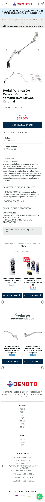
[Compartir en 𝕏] (33, 230)
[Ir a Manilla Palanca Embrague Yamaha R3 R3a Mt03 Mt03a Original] (33, 334)
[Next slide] (38, 50)
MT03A (22, 424)
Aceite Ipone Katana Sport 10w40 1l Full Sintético (12, 281)
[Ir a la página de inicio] (22, 4)
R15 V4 (22, 412)
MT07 (22, 427)
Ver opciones (12, 361)
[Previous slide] (6, 50)
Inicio (4, 19)
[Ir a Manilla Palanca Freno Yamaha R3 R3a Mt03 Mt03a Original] (12, 334)
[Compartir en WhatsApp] (37, 230)
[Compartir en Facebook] (28, 230)
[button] (12, 295)
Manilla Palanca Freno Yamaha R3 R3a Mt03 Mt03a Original (12, 350)
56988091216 (23, 463)
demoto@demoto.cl (23, 457)
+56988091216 (24, 460)
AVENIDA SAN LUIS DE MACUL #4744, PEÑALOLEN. (24, 467)
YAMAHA (35, 19)
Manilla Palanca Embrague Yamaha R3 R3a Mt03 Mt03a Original (33, 350)
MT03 (22, 421)
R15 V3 (22, 409)
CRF (22, 445)
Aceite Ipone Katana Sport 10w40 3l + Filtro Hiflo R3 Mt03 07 (33, 282)
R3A (41, 19)
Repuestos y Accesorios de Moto (18, 19)
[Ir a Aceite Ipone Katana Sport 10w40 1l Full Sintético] (12, 266)
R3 (22, 415)
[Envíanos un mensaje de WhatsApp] (40, 497)
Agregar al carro (22, 125)
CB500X (22, 442)
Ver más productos (21, 251)
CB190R (22, 439)
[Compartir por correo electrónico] (7, 231)
